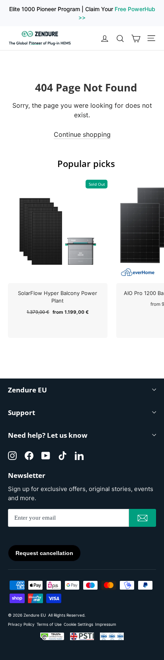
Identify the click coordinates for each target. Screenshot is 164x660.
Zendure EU (27, 389)
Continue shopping (82, 134)
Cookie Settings (78, 624)
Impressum (105, 624)
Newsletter (26, 475)
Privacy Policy (21, 624)
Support (21, 412)
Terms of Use (49, 624)
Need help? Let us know (48, 435)
